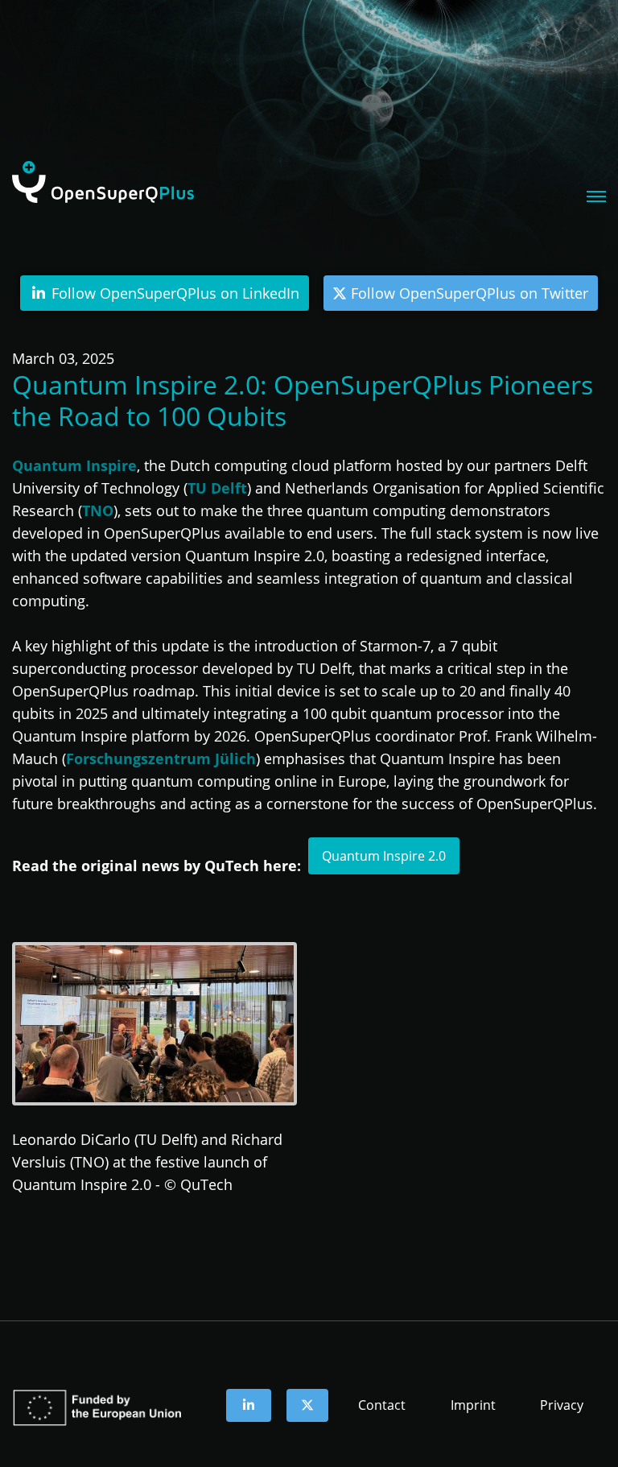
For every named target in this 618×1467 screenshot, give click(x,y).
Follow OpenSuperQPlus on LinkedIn (173, 293)
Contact (382, 1405)
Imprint (473, 1405)
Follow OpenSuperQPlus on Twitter (467, 293)
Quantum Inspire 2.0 (384, 856)
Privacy (561, 1405)
